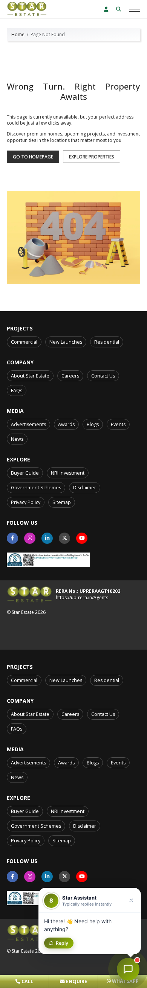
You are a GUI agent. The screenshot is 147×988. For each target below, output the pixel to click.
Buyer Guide (25, 473)
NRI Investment (67, 473)
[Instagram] (29, 538)
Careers (70, 376)
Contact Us (103, 376)
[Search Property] (120, 9)
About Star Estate (30, 376)
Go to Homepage (33, 157)
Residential (106, 342)
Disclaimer (84, 487)
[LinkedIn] (47, 538)
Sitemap (61, 502)
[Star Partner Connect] (108, 9)
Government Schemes (36, 487)
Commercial (24, 342)
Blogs (93, 424)
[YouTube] (81, 538)
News (17, 439)
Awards (66, 424)
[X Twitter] (64, 538)
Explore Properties (91, 157)
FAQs (16, 390)
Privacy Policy (25, 502)
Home (17, 34)
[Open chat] (128, 969)
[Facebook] (12, 538)
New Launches (65, 342)
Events (118, 424)
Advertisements (28, 424)
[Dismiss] (131, 900)
